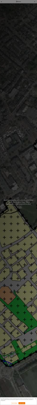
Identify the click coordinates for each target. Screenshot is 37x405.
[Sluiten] (35, 399)
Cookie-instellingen (14, 403)
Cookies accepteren (22, 403)
